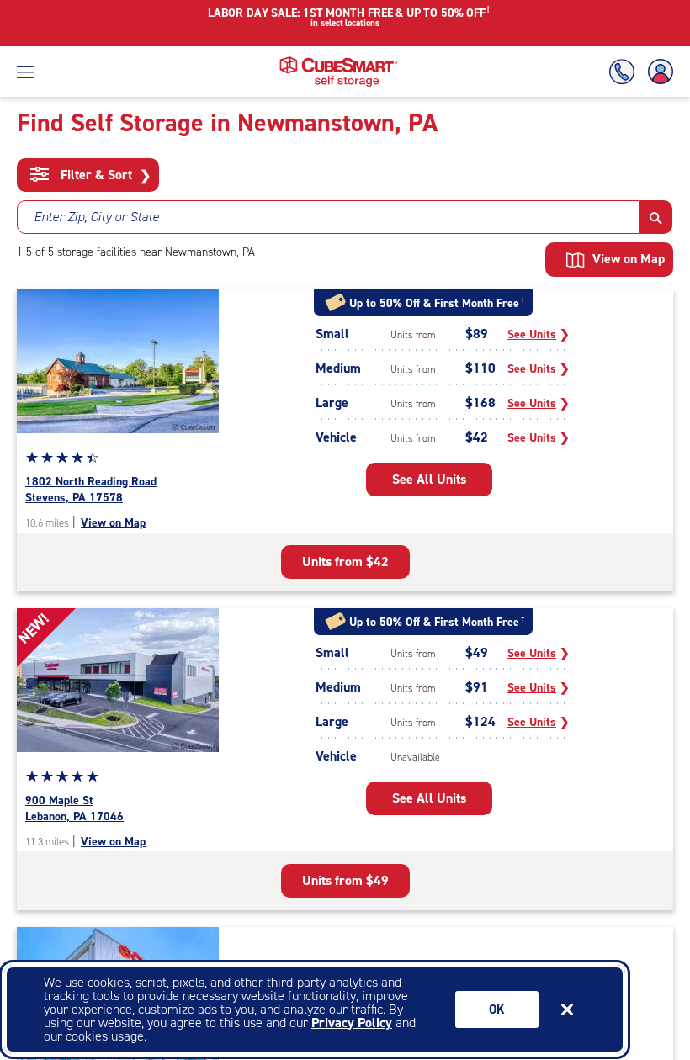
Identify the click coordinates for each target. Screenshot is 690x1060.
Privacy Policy (351, 1022)
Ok (497, 1009)
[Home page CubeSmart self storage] (339, 61)
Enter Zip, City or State (96, 216)
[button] (656, 217)
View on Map (113, 523)
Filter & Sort (104, 175)
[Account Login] (657, 72)
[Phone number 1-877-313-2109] (625, 72)
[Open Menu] (25, 71)
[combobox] (328, 217)
